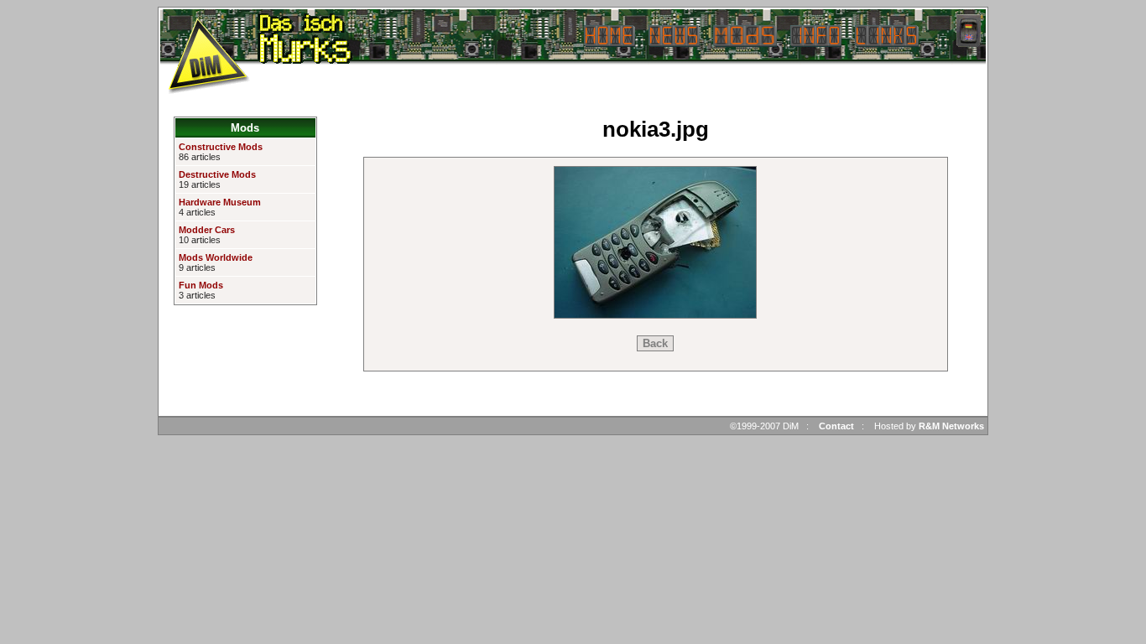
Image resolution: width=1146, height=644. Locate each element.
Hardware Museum (220, 202)
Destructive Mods (217, 174)
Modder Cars (207, 230)
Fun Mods (201, 285)
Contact (836, 426)
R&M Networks (951, 426)
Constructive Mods (221, 147)
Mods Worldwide (216, 257)
